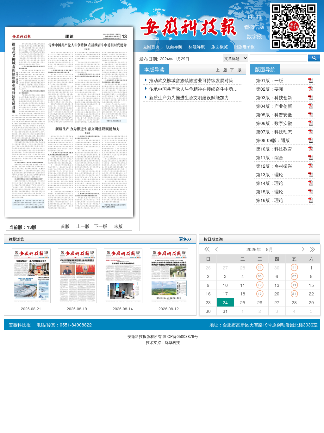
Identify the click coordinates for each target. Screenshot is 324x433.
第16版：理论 (269, 200)
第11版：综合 (269, 157)
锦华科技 (172, 342)
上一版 (83, 226)
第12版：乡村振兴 (274, 166)
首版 (65, 226)
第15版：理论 (269, 191)
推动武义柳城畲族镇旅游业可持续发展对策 (191, 80)
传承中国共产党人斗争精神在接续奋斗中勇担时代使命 (195, 89)
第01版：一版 (269, 80)
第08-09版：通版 (273, 140)
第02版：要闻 (269, 89)
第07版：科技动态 (274, 131)
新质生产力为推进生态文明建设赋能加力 (189, 97)
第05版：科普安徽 (274, 114)
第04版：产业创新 (274, 106)
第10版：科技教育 (274, 148)
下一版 (100, 226)
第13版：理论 (269, 174)
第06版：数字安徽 (274, 123)
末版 (118, 226)
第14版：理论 (269, 183)
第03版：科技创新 (274, 97)
